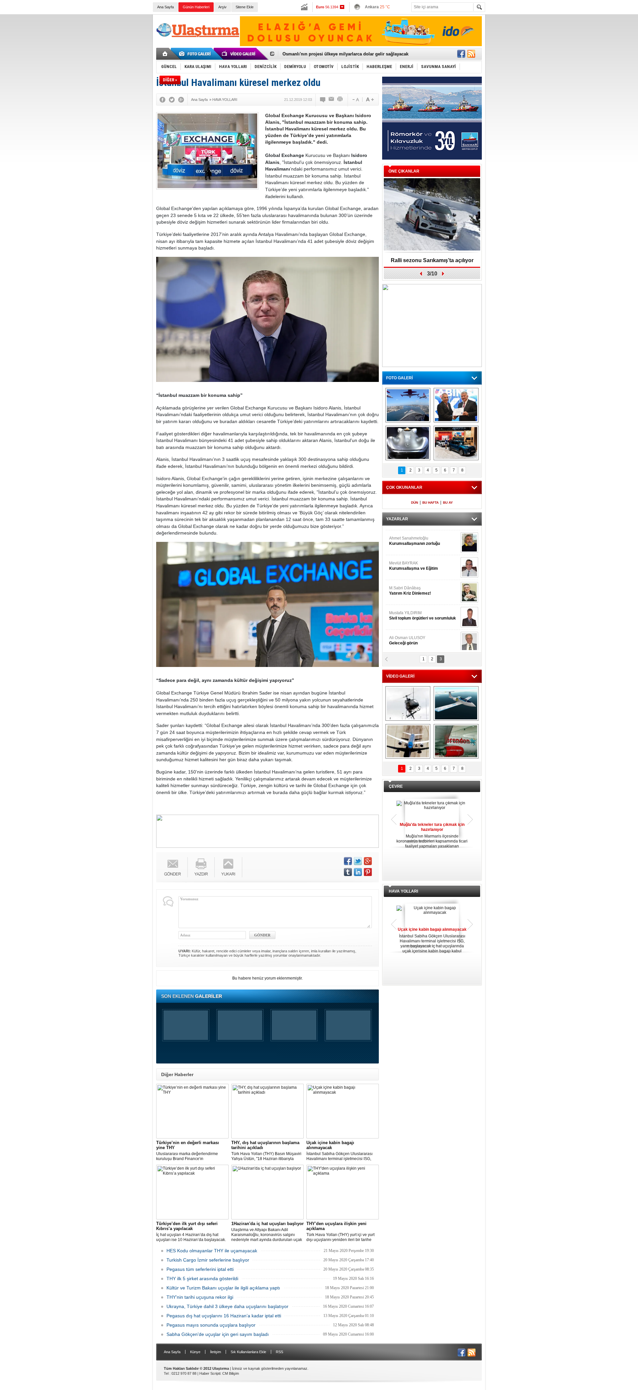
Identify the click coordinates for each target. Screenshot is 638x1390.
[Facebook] (162, 100)
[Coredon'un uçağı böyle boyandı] (456, 741)
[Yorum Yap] (323, 100)
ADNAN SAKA (409, 587)
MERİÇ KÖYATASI (405, 612)
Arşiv (222, 7)
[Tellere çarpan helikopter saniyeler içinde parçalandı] (407, 703)
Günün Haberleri (196, 7)
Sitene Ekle (245, 7)
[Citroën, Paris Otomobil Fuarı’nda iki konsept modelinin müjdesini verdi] (456, 443)
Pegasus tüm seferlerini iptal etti (200, 1269)
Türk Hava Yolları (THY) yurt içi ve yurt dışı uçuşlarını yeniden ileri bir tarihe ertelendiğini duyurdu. (340, 1231)
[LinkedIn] (358, 872)
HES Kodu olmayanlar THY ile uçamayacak (211, 1250)
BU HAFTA (430, 502)
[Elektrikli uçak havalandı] (456, 703)
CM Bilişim (230, 1373)
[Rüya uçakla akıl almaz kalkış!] (407, 741)
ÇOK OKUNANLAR (404, 487)
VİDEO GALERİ (400, 676)
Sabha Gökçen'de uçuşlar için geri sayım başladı (217, 1334)
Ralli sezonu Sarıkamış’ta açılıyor (432, 260)
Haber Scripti (209, 1373)
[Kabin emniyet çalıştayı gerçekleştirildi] (456, 405)
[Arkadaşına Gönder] (332, 100)
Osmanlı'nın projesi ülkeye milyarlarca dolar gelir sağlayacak (345, 53)
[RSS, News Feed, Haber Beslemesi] (471, 54)
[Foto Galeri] (196, 54)
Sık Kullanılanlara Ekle (248, 1352)
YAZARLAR (397, 519)
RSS (279, 1352)
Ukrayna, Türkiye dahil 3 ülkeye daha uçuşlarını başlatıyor (227, 1306)
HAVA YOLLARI (403, 891)
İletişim (215, 1352)
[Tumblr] (348, 872)
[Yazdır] (340, 100)
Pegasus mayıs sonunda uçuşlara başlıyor (211, 1325)
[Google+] (181, 100)
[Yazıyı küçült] (355, 100)
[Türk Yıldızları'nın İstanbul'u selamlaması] (407, 405)
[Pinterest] (368, 872)
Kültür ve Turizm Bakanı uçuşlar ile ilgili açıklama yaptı (223, 1287)
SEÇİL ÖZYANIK (404, 562)
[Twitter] (172, 100)
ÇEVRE (396, 786)
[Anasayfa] (165, 54)
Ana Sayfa (165, 7)
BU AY (448, 502)
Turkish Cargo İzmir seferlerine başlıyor (207, 1260)
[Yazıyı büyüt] (370, 100)
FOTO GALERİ (399, 378)
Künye (195, 1352)
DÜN (414, 502)
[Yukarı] (228, 867)
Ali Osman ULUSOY (407, 538)
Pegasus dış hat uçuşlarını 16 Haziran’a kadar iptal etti (223, 1315)
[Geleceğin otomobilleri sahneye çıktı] (407, 443)
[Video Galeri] (239, 54)
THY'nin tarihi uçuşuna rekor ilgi (199, 1297)
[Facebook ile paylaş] (461, 54)
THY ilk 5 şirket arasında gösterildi (202, 1278)
